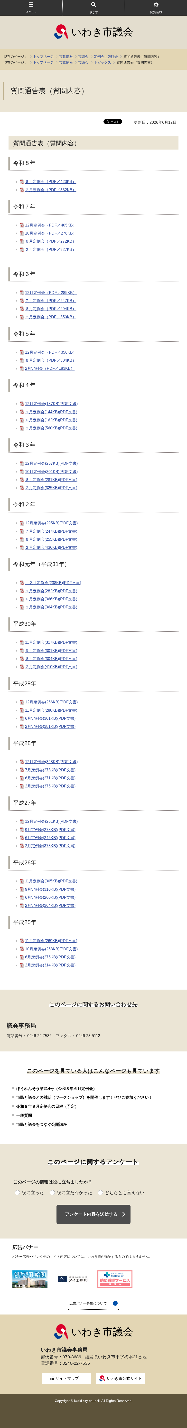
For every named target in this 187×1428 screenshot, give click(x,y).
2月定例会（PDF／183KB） (50, 369)
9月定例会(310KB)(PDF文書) (50, 889)
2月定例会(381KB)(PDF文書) (50, 727)
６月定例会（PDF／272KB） (50, 241)
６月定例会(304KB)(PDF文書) (51, 659)
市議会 (83, 56)
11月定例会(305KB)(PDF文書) (51, 881)
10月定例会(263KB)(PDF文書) (51, 949)
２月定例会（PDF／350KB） (50, 317)
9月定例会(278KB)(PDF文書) (50, 830)
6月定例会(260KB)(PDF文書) (50, 897)
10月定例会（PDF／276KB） (51, 233)
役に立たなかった (74, 1192)
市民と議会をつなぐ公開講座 (41, 1124)
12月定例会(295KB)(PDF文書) (51, 523)
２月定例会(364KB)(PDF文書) (51, 607)
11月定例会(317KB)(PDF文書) (51, 642)
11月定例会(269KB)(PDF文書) (51, 941)
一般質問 (24, 1115)
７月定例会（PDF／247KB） (50, 301)
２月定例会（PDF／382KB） (50, 190)
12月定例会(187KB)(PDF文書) (51, 404)
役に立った (33, 1192)
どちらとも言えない (124, 1192)
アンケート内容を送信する (91, 1214)
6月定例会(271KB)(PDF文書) (50, 778)
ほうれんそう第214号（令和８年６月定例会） (56, 1089)
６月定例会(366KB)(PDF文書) (51, 599)
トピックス (102, 62)
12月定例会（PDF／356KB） (51, 352)
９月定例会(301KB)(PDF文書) (51, 651)
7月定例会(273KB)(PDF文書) (50, 770)
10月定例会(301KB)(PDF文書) (51, 472)
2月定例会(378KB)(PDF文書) (50, 846)
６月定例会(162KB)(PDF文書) (51, 420)
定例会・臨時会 (106, 56)
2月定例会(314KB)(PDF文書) (50, 965)
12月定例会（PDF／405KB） (51, 225)
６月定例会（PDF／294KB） (50, 309)
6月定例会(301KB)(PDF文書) (50, 718)
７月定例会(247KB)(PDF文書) (51, 531)
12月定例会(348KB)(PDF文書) (51, 762)
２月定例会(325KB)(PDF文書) (51, 488)
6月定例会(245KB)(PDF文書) (50, 838)
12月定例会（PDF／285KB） (51, 293)
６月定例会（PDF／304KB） (50, 360)
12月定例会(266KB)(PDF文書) (51, 702)
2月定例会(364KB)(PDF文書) (50, 906)
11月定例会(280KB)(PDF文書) (51, 710)
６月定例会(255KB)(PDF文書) (51, 539)
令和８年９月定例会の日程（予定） (47, 1106)
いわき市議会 (102, 32)
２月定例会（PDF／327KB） (50, 249)
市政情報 (66, 56)
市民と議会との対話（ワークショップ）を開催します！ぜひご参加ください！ (84, 1097)
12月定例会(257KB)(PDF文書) (51, 463)
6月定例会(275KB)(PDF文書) (50, 957)
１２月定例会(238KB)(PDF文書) (53, 583)
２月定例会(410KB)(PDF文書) (51, 667)
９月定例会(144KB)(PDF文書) (51, 412)
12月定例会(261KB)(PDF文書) (51, 821)
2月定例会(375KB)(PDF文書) (50, 786)
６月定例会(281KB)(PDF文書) (51, 480)
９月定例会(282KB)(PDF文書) (51, 591)
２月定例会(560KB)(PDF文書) (51, 428)
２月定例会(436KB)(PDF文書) (51, 548)
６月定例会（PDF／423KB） (50, 182)
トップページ (43, 56)
